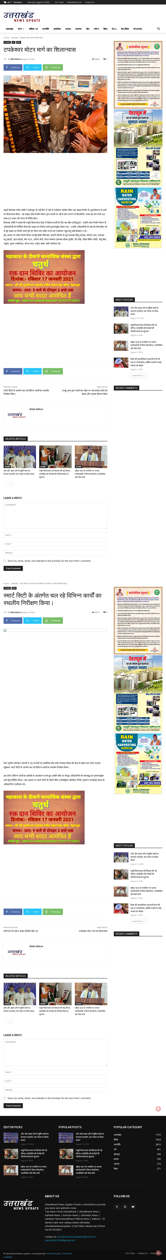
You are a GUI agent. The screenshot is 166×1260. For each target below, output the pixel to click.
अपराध (68, 28)
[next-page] (11, 484)
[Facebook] (117, 1207)
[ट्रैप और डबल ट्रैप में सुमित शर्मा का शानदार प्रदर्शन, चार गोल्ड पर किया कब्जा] (20, 456)
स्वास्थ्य (78, 28)
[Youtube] (133, 1207)
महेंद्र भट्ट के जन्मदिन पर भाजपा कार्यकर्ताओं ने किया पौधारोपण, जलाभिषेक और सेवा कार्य (90, 474)
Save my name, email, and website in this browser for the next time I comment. (49, 560)
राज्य (20, 28)
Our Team (59, 2)
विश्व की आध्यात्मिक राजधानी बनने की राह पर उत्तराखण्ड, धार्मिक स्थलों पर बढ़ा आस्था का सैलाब (145, 362)
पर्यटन (96, 28)
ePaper (137, 28)
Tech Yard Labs (53, 1253)
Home (6, 37)
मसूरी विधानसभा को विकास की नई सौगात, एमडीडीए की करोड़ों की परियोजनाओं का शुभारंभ (54, 474)
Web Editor (15, 59)
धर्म (13, 42)
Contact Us (89, 2)
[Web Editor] (6, 59)
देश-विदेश (125, 28)
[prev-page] (6, 484)
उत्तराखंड (9, 28)
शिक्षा (105, 28)
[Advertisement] (55, 177)
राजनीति (45, 28)
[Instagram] (125, 1207)
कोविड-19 (33, 28)
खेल (87, 28)
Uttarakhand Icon (74, 2)
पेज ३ (114, 28)
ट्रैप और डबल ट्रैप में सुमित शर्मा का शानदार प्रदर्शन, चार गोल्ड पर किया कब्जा (144, 311)
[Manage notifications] (158, 1252)
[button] (158, 29)
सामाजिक (57, 28)
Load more (137, 375)
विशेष (18, 42)
